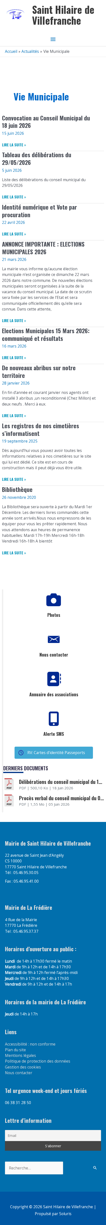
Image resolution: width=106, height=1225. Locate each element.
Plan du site (15, 1049)
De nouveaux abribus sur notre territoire (39, 371)
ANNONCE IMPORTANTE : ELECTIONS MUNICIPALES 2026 (43, 248)
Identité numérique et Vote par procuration (39, 211)
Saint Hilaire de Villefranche (63, 15)
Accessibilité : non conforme (30, 1044)
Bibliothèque (17, 489)
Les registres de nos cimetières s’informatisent (40, 429)
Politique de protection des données (37, 1061)
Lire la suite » (14, 145)
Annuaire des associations (53, 694)
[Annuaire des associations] (53, 679)
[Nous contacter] (53, 639)
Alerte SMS (53, 734)
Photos (53, 615)
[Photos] (53, 599)
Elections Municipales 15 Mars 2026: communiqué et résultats (45, 334)
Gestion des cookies (23, 1067)
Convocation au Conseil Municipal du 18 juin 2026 (46, 122)
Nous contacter (53, 654)
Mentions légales (20, 1055)
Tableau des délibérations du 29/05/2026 (36, 158)
